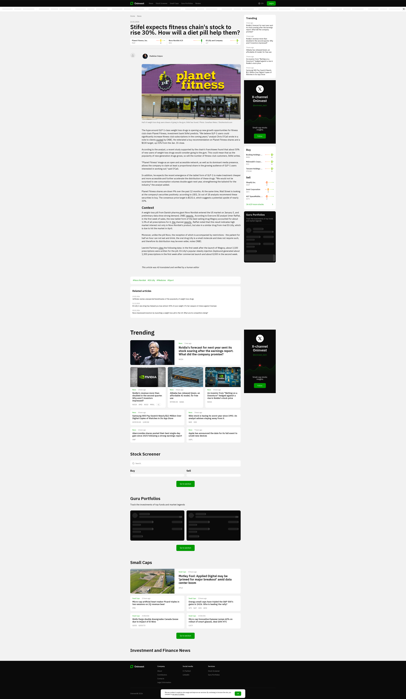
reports (190, 215)
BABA (182, 402)
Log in (271, 3)
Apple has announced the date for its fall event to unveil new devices (213, 434)
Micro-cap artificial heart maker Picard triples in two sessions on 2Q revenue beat (155, 603)
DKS (195, 422)
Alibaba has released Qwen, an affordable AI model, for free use (185, 396)
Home (132, 16)
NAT (195, 608)
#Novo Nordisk (139, 280)
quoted (159, 139)
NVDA (181, 359)
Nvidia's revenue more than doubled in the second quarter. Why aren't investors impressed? (147, 397)
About (159, 671)
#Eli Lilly (151, 280)
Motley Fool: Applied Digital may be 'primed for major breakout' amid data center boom (205, 579)
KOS (200, 608)
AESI (205, 608)
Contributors (162, 675)
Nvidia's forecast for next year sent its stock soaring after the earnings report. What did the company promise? (206, 350)
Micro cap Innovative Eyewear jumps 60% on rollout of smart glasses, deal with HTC (210, 620)
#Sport (170, 280)
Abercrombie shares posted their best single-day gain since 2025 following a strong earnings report (157, 434)
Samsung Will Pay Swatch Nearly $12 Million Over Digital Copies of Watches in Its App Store (156, 417)
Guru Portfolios (187, 3)
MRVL (152, 405)
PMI (134, 608)
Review (198, 3)
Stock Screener (161, 3)
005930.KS (136, 422)
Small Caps (174, 3)
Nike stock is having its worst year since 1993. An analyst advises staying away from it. (213, 417)
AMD (140, 405)
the (174, 222)
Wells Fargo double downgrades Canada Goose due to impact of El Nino (155, 620)
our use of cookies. (178, 694)
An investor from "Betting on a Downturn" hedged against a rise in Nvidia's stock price (222, 396)
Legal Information (164, 682)
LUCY (191, 625)
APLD (181, 588)
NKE (190, 422)
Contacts (160, 679)
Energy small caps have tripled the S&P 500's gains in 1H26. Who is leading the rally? (211, 603)
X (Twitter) (187, 671)
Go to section (185, 484)
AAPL (191, 440)
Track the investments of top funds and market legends (157, 504)
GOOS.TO (142, 625)
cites (161, 247)
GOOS (134, 625)
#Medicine (161, 280)
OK (238, 694)
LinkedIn (186, 675)
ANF (134, 440)
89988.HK (174, 402)
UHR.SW (146, 422)
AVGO (146, 405)
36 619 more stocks (255, 204)
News (151, 3)
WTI (190, 608)
